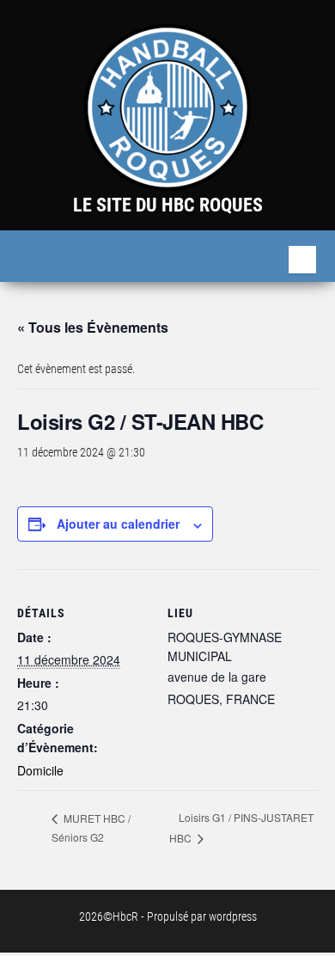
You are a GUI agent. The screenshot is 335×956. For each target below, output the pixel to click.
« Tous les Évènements (92, 327)
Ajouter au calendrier (118, 523)
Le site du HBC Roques (168, 205)
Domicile (40, 770)
